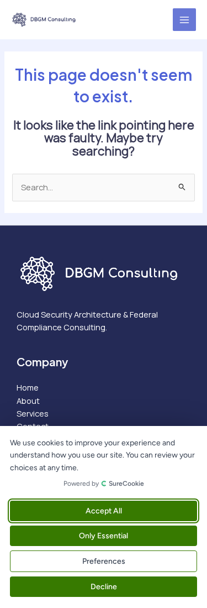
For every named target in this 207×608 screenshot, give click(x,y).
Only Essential (103, 536)
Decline (104, 586)
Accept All (104, 511)
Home (28, 387)
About (28, 400)
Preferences (103, 561)
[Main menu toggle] (184, 20)
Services (33, 413)
